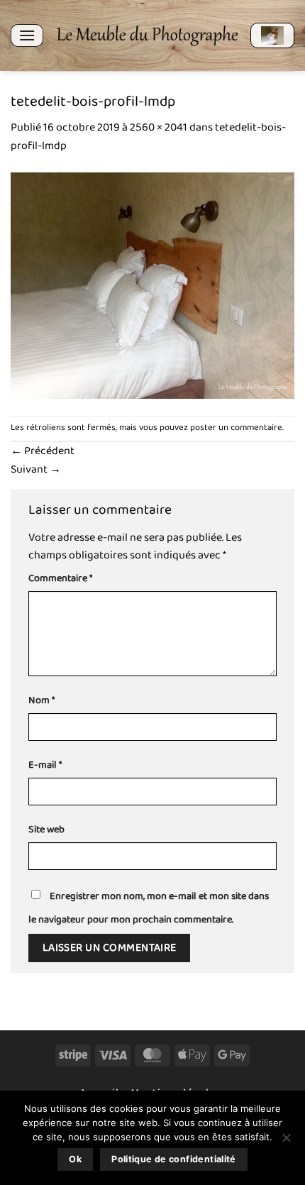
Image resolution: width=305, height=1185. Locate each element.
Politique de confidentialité (173, 1159)
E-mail (45, 765)
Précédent (42, 451)
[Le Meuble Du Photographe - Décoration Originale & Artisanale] (147, 35)
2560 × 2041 (158, 127)
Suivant (36, 469)
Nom (41, 701)
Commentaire (60, 579)
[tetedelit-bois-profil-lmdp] (152, 285)
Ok (75, 1159)
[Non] (285, 1141)
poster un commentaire (236, 427)
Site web (46, 830)
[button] (27, 35)
